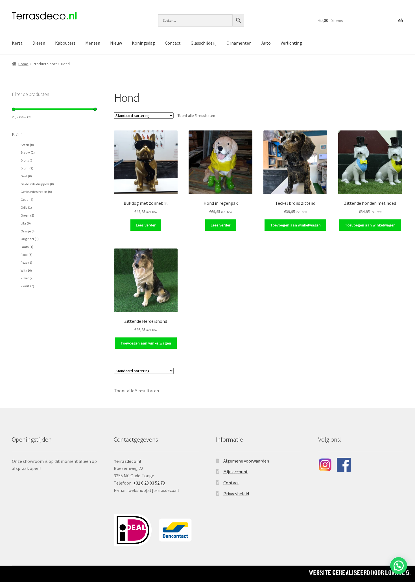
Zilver (27, 278)
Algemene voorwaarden (246, 461)
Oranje (28, 231)
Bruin (27, 168)
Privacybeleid (236, 493)
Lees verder (146, 225)
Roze (26, 262)
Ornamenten (239, 43)
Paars (27, 247)
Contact (173, 43)
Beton (27, 145)
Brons (27, 160)
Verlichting (291, 43)
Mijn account (235, 471)
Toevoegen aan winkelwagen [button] (295, 225)
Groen (27, 215)
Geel (26, 176)
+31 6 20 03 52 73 (149, 483)
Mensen (92, 43)
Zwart (27, 286)
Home (23, 63)
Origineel (30, 239)
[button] (398, 565)
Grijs (26, 207)
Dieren (38, 43)
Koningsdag (143, 43)
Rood (26, 254)
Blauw (28, 152)
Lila (26, 223)
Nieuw (116, 43)
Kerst (17, 43)
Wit (26, 270)
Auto (266, 43)
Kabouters (65, 43)
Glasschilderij (204, 43)
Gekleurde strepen (36, 191)
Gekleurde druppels (37, 184)
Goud (27, 199)
